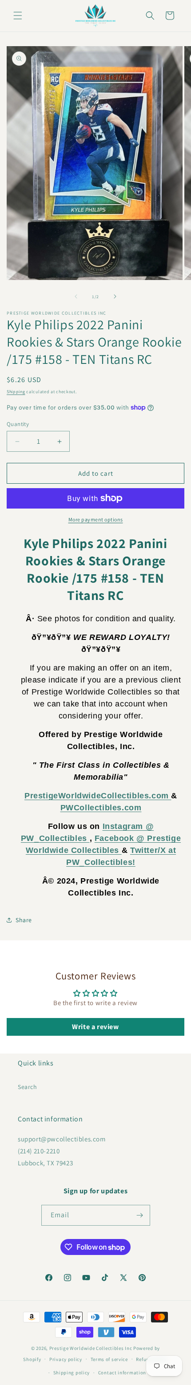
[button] (18, 15)
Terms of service (109, 1359)
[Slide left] (76, 296)
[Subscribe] (140, 1215)
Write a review (95, 1026)
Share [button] (24, 920)
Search (27, 1087)
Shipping (16, 392)
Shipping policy (71, 1372)
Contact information (122, 1372)
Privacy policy (65, 1359)
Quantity (18, 424)
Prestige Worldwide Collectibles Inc (90, 1348)
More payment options (95, 519)
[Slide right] (115, 296)
